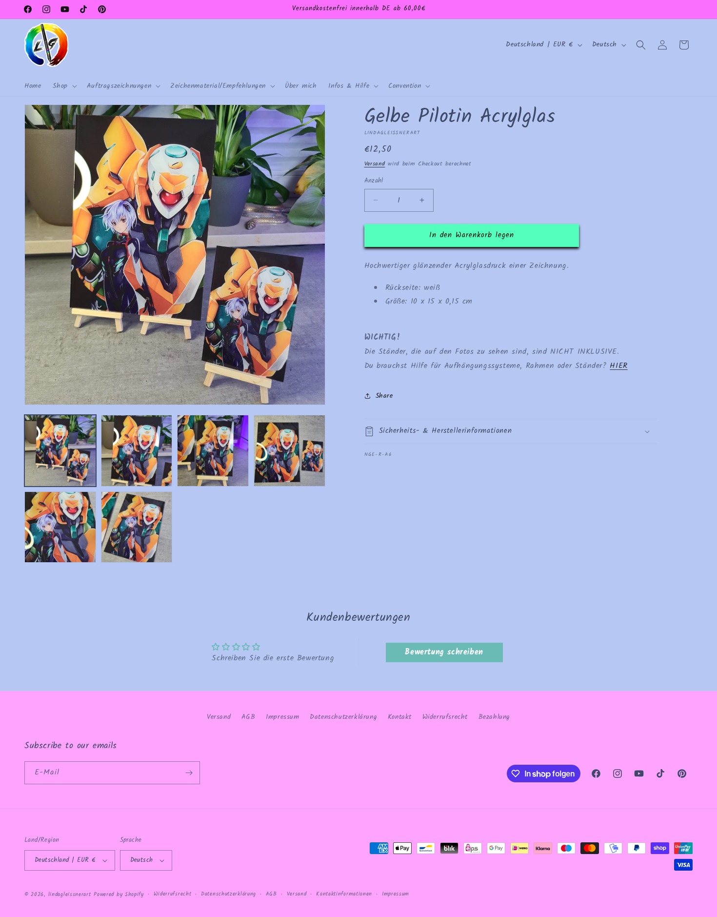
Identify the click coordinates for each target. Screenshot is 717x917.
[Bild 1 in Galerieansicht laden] (60, 451)
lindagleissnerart (69, 894)
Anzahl (373, 181)
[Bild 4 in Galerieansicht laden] (289, 451)
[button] (63, 86)
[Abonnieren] (188, 772)
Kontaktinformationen (344, 894)
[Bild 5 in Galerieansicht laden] (60, 527)
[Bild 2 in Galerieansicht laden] (137, 451)
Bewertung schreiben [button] (444, 652)
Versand (374, 163)
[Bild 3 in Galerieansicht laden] (213, 451)
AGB (248, 717)
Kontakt (400, 717)
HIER (618, 365)
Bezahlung (494, 717)
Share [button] (384, 395)
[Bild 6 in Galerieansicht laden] (137, 527)
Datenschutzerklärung (343, 717)
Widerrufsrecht (445, 717)
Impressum (282, 717)
